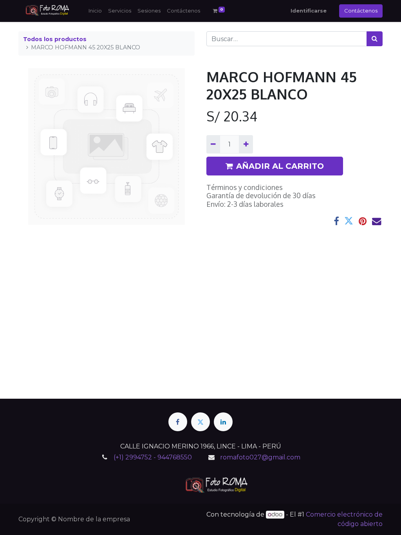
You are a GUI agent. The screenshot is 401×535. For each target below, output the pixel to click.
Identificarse (309, 10)
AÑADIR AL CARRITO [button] (280, 166)
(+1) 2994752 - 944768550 (153, 457)
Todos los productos (55, 39)
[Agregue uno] (246, 144)
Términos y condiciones (244, 187)
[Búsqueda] (375, 38)
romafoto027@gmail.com (260, 457)
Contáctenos (361, 10)
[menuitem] (95, 11)
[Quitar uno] (213, 144)
